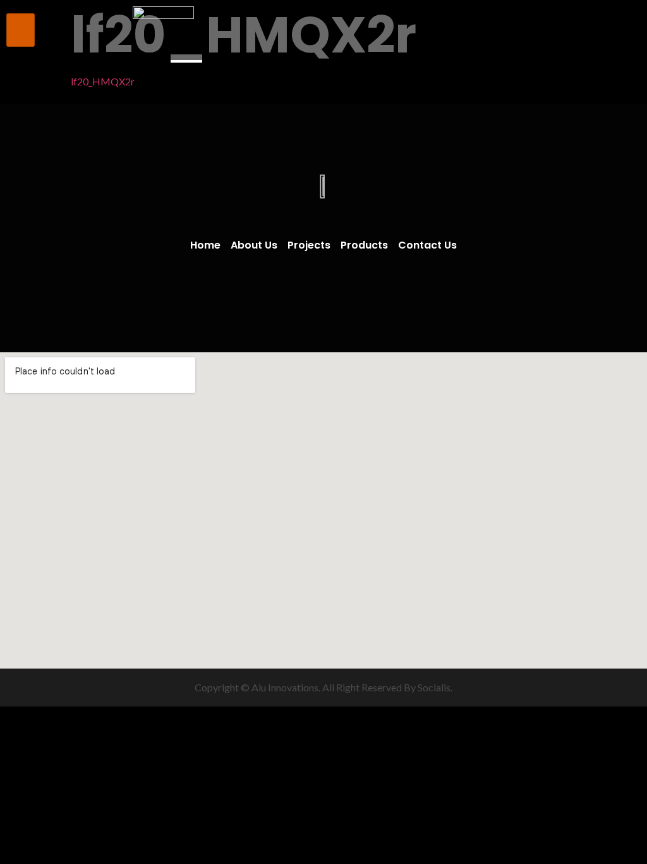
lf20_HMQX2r (103, 81)
